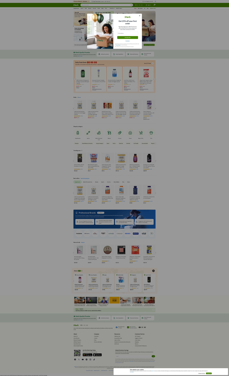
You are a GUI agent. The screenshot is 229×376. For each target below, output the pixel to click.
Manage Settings (201, 373)
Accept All (209, 373)
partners (152, 370)
